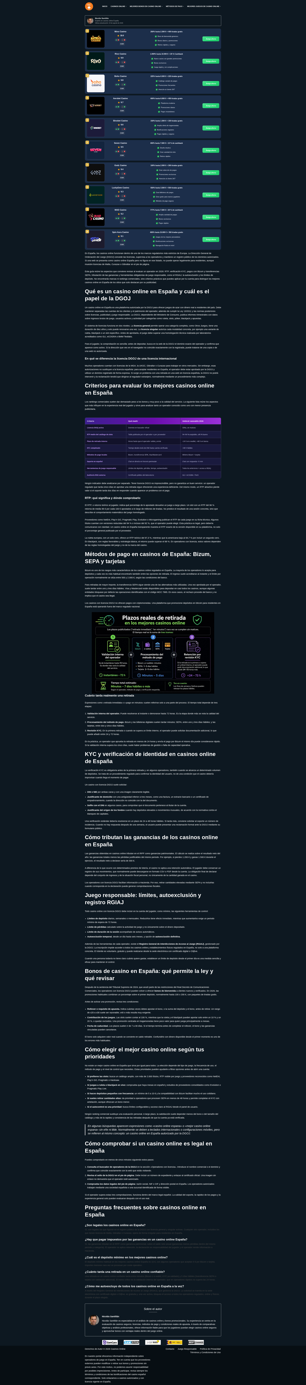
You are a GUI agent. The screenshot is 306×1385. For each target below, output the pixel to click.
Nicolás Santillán (102, 18)
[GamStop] (131, 1342)
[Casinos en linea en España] (89, 6)
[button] (183, 6)
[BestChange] (196, 1342)
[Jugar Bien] (153, 1342)
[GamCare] (110, 1342)
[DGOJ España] (174, 1342)
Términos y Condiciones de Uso (205, 1352)
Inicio (104, 6)
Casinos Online (118, 1349)
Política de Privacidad (210, 1349)
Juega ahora (211, 39)
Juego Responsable (187, 1349)
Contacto (170, 1349)
